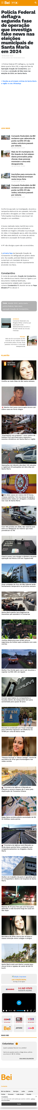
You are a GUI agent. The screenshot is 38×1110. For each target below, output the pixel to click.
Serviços (15, 1091)
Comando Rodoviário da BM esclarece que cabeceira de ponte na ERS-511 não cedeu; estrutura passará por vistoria (23, 141)
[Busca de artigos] (36, 2)
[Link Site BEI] (7, 1028)
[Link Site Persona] (19, 1028)
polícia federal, (8, 306)
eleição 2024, (13, 303)
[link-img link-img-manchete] (5, 137)
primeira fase (8, 253)
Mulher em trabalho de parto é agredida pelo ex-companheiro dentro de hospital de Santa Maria (19, 879)
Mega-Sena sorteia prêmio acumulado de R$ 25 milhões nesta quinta (19, 818)
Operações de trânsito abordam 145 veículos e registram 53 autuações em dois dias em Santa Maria (19, 467)
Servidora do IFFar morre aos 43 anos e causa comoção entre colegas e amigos (17, 937)
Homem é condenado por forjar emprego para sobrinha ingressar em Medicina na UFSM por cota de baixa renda (17, 729)
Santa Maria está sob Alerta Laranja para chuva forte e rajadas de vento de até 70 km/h (17, 966)
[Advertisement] (19, 105)
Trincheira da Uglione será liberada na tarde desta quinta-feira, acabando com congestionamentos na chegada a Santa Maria (17, 848)
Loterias (30, 1091)
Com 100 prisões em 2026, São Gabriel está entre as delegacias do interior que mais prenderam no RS (18, 528)
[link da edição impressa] (19, 976)
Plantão (29, 1094)
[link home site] (7, 2)
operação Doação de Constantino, (16, 309)
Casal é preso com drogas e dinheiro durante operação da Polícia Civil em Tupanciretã (19, 557)
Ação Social (20, 1094)
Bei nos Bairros (5, 1091)
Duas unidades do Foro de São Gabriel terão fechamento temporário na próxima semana (19, 585)
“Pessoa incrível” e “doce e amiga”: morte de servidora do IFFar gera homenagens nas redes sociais (19, 759)
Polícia (3, 1094)
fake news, (18, 306)
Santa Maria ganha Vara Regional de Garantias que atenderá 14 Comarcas (16, 613)
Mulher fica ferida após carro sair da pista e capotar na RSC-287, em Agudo (19, 671)
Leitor (23, 1091)
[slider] (7, 1011)
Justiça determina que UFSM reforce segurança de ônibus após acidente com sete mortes (19, 642)
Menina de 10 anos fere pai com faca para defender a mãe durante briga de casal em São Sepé (18, 908)
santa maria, (23, 303)
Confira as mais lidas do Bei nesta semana (18, 381)
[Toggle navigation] (2, 2)
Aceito (19, 1104)
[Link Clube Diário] (30, 1028)
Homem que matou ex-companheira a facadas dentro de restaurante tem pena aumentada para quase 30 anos (17, 700)
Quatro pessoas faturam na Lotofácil (14, 1048)
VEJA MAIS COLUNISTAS (26, 1058)
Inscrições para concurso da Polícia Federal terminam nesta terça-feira (23, 176)
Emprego (11, 1094)
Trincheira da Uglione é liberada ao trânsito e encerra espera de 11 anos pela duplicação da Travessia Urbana (17, 789)
